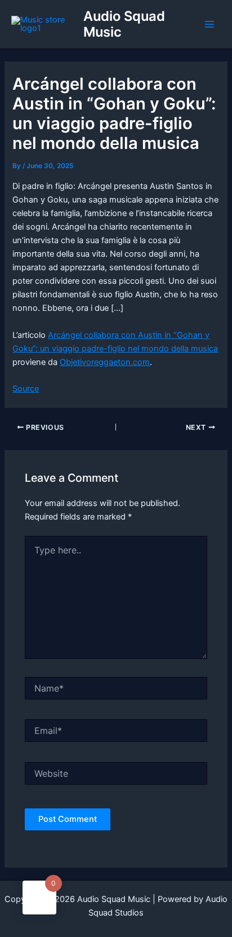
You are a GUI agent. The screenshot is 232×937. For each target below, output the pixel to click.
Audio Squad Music (124, 24)
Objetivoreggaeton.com (105, 362)
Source (25, 389)
